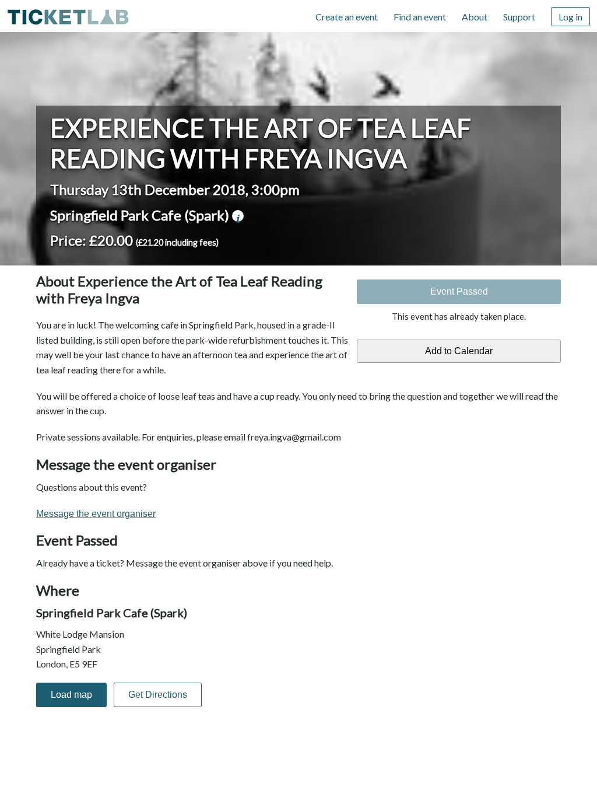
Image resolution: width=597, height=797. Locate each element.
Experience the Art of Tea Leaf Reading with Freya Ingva (260, 143)
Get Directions (157, 695)
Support (519, 16)
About (474, 16)
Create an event (346, 16)
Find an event (420, 16)
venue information (238, 216)
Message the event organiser (96, 514)
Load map (71, 695)
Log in (570, 16)
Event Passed (459, 291)
